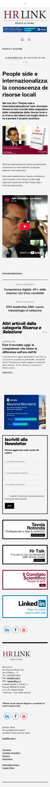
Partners (6, 754)
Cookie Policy (8, 766)
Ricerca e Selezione (12, 49)
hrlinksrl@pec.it (14, 679)
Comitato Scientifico (11, 751)
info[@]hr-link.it (13, 676)
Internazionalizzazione (12, 273)
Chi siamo (6, 748)
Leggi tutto (7, 370)
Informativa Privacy (10, 763)
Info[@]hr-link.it (9, 737)
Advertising (7, 757)
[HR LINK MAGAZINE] (25, 17)
